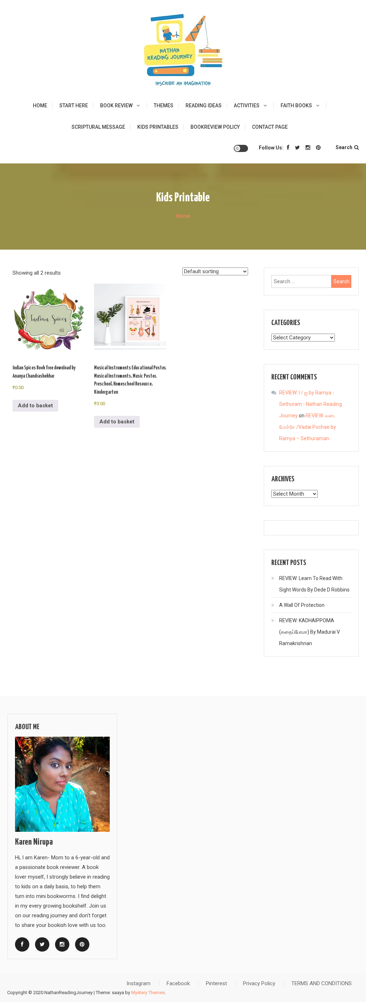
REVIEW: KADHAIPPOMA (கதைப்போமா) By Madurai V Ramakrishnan (309, 632)
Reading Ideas (204, 105)
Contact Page (270, 127)
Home (40, 105)
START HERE (73, 105)
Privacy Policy (259, 983)
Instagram (138, 983)
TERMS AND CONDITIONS (321, 983)
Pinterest (216, 983)
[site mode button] (241, 148)
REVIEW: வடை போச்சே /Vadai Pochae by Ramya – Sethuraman (307, 427)
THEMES (163, 105)
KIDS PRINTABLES (157, 127)
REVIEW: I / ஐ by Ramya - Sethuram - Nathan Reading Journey (310, 404)
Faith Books (296, 105)
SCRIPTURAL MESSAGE (98, 127)
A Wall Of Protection (302, 605)
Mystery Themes (148, 992)
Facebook (178, 983)
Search (344, 147)
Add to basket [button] (35, 405)
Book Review (116, 105)
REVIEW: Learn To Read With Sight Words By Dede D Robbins (314, 584)
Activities (246, 105)
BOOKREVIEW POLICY (215, 127)
